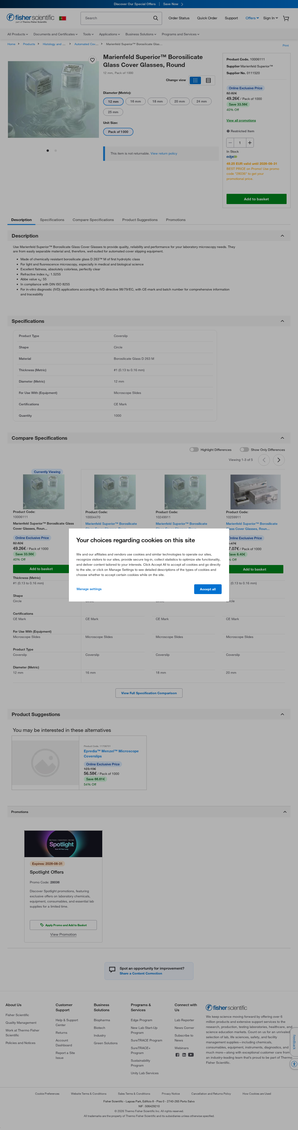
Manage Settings (89, 589)
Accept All (208, 589)
